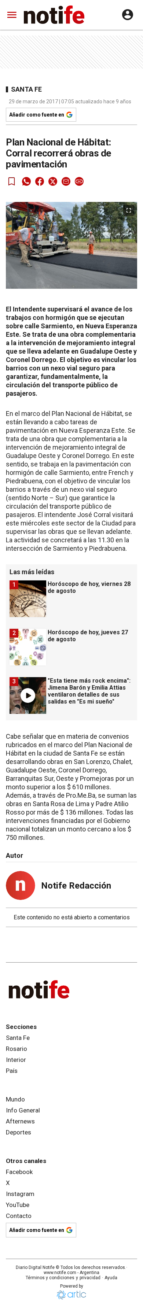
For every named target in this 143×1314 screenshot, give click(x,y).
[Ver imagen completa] (128, 210)
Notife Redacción (76, 886)
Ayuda (110, 1277)
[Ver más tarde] (12, 181)
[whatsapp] (26, 181)
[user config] (127, 14)
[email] (66, 181)
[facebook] (39, 181)
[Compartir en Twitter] (52, 181)
